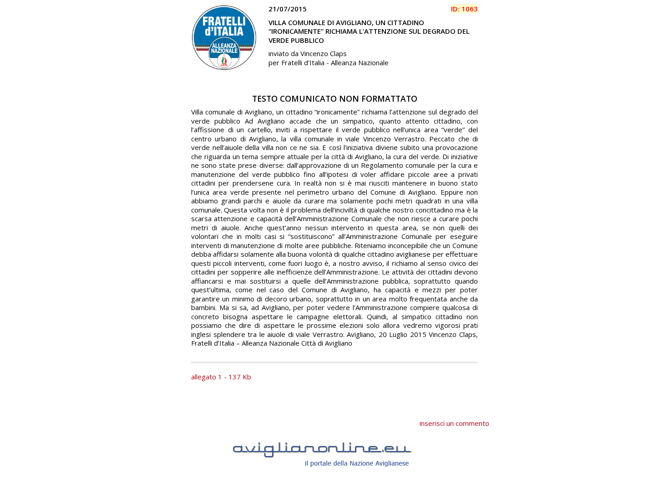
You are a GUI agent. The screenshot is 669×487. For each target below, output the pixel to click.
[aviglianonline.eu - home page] (334, 477)
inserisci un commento (454, 423)
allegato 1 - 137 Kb (221, 376)
